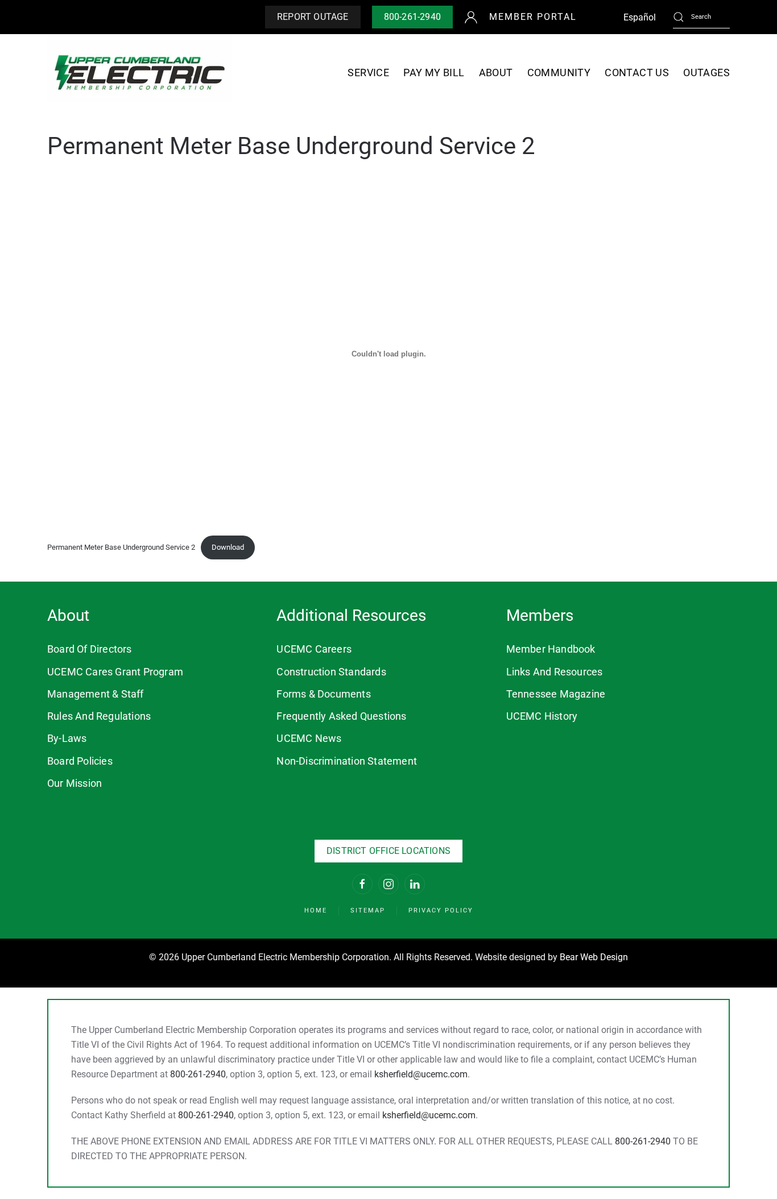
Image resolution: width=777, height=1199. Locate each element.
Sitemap (367, 910)
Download (228, 547)
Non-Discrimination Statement (346, 761)
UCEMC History (542, 716)
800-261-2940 (412, 16)
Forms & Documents (323, 694)
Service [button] (368, 72)
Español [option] (639, 17)
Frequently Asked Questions (341, 716)
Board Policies (80, 761)
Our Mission (74, 783)
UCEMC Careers (314, 649)
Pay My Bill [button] (433, 72)
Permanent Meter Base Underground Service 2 (121, 547)
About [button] (496, 72)
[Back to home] (139, 72)
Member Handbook (551, 649)
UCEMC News (308, 738)
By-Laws (66, 738)
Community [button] (559, 72)
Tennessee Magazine (556, 694)
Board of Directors (89, 649)
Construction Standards (331, 672)
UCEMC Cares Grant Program (115, 672)
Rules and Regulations (99, 716)
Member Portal (533, 16)
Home (315, 910)
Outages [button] (706, 72)
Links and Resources (554, 672)
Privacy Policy (440, 910)
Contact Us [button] (637, 72)
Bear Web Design (594, 957)
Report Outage (313, 16)
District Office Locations (388, 850)
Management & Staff (95, 694)
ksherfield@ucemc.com (421, 1074)
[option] (640, 17)
